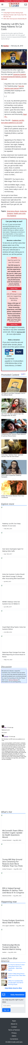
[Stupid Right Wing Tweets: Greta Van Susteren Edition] (14, 617)
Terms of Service (13, 680)
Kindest (9, 356)
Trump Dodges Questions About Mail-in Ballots (13, 921)
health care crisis (19, 213)
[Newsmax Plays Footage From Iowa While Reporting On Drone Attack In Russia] (14, 642)
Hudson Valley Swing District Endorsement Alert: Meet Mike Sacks (16, 975)
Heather (6, 46)
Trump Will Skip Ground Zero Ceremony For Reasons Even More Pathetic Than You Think (12, 862)
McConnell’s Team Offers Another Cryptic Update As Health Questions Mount (12, 833)
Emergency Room (13, 211)
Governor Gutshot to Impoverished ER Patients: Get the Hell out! (13, 76)
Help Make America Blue (13, 988)
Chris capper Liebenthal (8, 925)
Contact (14, 1027)
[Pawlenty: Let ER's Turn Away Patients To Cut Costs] (14, 514)
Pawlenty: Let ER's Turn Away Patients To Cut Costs (12, 26)
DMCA (14, 1036)
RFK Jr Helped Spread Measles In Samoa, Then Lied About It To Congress (13, 890)
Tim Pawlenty (11, 216)
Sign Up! (6, 1010)
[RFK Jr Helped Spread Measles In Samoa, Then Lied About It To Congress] (13, 879)
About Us (14, 1024)
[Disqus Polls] (14, 704)
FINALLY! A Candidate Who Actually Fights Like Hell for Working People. (15, 982)
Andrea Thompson (7, 869)
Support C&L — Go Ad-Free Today (14, 1)
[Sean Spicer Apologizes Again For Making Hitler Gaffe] (14, 539)
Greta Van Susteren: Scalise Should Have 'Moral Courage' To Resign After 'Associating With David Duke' (13, 576)
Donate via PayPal (19, 352)
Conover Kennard (6, 840)
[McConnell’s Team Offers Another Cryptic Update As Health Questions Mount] (13, 821)
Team (14, 1021)
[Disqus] (14, 744)
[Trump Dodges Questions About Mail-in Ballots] (13, 911)
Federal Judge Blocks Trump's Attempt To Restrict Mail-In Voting (11, 947)
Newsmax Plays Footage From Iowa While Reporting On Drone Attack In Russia (13, 654)
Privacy (14, 1033)
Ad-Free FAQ (21, 332)
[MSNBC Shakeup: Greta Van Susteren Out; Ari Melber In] (14, 592)
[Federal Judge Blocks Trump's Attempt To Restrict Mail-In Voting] (13, 936)
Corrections (14, 1039)
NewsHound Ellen (6, 895)
